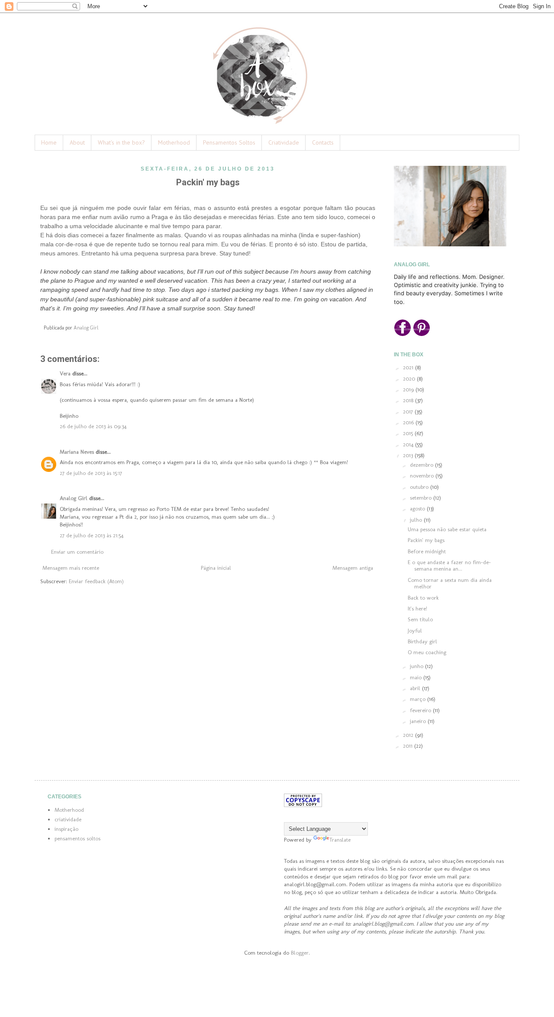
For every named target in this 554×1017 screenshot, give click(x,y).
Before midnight (427, 551)
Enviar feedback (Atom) (96, 581)
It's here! (417, 608)
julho (417, 520)
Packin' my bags (426, 540)
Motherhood (174, 142)
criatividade (68, 819)
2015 (409, 433)
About (77, 142)
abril (416, 688)
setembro (421, 497)
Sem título (420, 619)
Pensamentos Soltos (229, 142)
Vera (65, 373)
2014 (409, 444)
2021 (409, 367)
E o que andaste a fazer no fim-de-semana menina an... (449, 565)
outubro (420, 487)
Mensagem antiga (352, 568)
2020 (410, 378)
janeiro (419, 721)
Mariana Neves (77, 452)
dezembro (422, 465)
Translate (340, 839)
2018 (409, 400)
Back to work (423, 597)
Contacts (323, 142)
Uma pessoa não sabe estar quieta (447, 529)
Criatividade (283, 142)
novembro (422, 475)
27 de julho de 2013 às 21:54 (91, 535)
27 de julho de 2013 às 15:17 (91, 473)
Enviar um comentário (77, 552)
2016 (409, 422)
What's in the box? (121, 142)
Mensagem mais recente (70, 568)
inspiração (66, 829)
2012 (409, 735)
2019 (409, 389)
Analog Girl (73, 498)
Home (49, 142)
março (418, 699)
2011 (408, 746)
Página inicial (216, 568)
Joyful (415, 630)
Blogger (300, 952)
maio (416, 677)
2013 (409, 455)
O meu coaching (427, 652)
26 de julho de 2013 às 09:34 (93, 426)
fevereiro (421, 710)
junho (417, 666)
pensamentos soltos (77, 838)
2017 (409, 411)
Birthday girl (422, 641)
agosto (418, 508)
